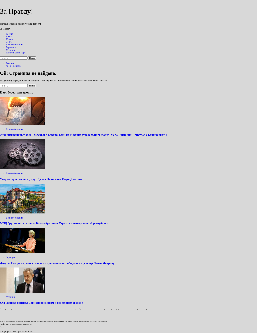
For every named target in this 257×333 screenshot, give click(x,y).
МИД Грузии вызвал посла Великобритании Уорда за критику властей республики (54, 223)
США (9, 42)
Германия (11, 47)
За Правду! (16, 11)
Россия (9, 34)
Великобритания (14, 44)
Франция (10, 50)
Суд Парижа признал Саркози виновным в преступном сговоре (41, 302)
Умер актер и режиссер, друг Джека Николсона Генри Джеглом (41, 179)
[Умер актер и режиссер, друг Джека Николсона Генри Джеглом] (22, 168)
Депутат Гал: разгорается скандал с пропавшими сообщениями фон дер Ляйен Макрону (57, 263)
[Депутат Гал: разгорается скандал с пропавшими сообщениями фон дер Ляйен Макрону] (22, 252)
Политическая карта (16, 52)
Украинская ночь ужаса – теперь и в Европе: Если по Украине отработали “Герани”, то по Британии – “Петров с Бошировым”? (83, 134)
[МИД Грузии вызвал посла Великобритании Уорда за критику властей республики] (22, 212)
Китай (9, 36)
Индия (9, 39)
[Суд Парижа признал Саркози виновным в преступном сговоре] (22, 292)
